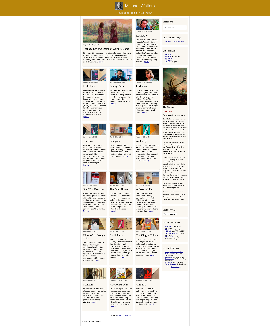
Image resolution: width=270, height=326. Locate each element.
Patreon (168, 56)
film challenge (175, 267)
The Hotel (88, 140)
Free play (115, 140)
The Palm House (119, 189)
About (149, 13)
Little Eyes (89, 86)
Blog (126, 13)
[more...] (102, 62)
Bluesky (168, 55)
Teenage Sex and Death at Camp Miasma (106, 48)
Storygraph (169, 60)
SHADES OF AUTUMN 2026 (174, 41)
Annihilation (116, 235)
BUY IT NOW (167, 111)
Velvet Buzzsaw (170, 264)
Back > (119, 315)
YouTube (168, 61)
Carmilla (141, 284)
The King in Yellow (147, 235)
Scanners (88, 284)
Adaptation (142, 35)
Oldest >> (127, 315)
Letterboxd (169, 58)
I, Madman (142, 86)
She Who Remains (93, 189)
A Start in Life (144, 189)
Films (141, 13)
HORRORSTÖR (119, 284)
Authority (141, 140)
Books (134, 13)
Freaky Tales (117, 86)
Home (120, 13)
